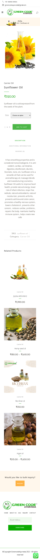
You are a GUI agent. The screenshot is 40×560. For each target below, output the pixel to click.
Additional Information (20, 146)
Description (20, 140)
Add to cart (21, 127)
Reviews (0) (20, 151)
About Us (13, 513)
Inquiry (20, 483)
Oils (17, 23)
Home (13, 23)
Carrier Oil (9, 83)
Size (7, 115)
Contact (32, 513)
